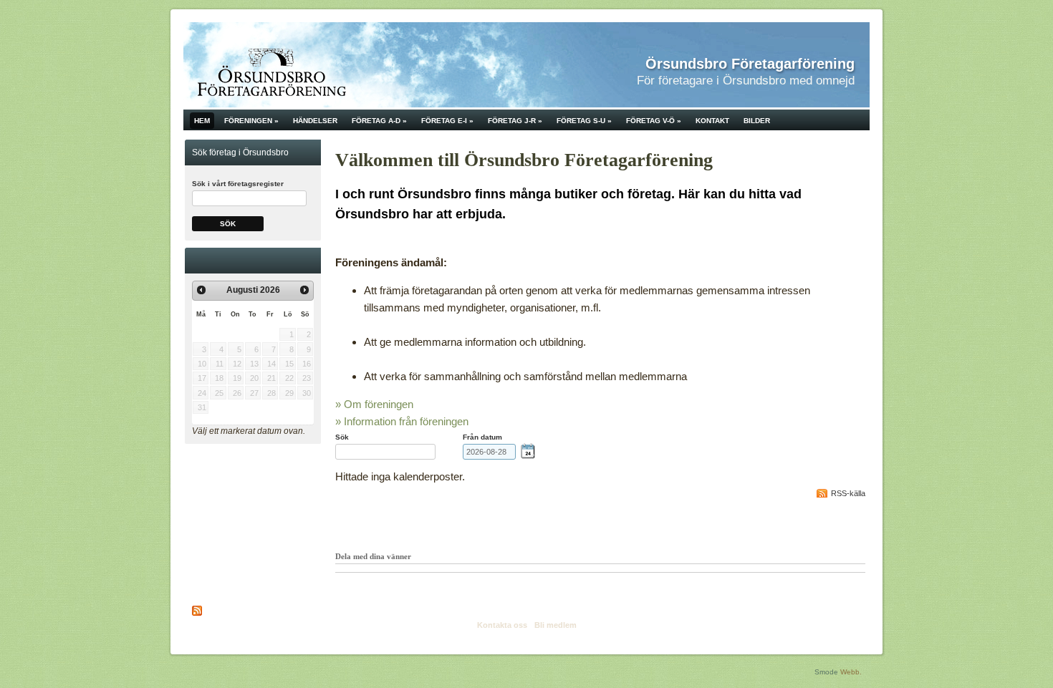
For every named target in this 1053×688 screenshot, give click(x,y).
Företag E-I (447, 121)
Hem (202, 121)
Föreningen (251, 121)
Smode (826, 672)
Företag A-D (379, 121)
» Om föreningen (374, 404)
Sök (228, 224)
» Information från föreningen (401, 421)
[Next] (304, 290)
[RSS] (197, 610)
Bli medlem (555, 625)
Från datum (482, 437)
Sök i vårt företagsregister (238, 184)
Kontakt (712, 121)
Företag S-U (584, 121)
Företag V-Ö (653, 121)
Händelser (315, 121)
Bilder (757, 121)
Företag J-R (515, 121)
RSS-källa (848, 493)
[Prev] (201, 290)
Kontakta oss (502, 625)
